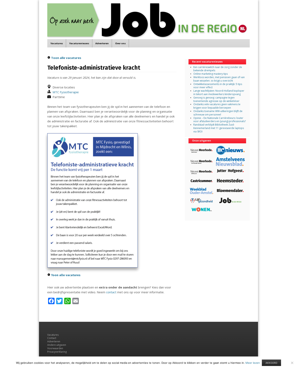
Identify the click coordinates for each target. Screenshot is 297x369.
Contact (51, 338)
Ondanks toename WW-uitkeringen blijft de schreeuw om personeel (217, 112)
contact (111, 292)
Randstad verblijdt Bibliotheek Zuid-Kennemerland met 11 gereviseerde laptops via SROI (218, 128)
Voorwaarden (55, 348)
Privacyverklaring (57, 351)
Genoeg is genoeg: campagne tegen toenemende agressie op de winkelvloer (216, 99)
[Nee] (292, 363)
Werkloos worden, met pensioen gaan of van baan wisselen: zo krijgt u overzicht (219, 78)
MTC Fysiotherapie (65, 92)
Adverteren (102, 43)
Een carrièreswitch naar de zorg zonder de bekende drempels (217, 68)
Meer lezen (252, 362)
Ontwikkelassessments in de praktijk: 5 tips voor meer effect (217, 85)
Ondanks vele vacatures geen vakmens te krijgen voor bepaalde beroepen (216, 106)
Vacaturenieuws (79, 43)
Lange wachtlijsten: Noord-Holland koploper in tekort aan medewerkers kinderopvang (218, 92)
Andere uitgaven (56, 345)
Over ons (120, 43)
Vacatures (57, 43)
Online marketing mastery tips (210, 73)
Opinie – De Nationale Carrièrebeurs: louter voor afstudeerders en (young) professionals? (219, 119)
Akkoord (271, 362)
